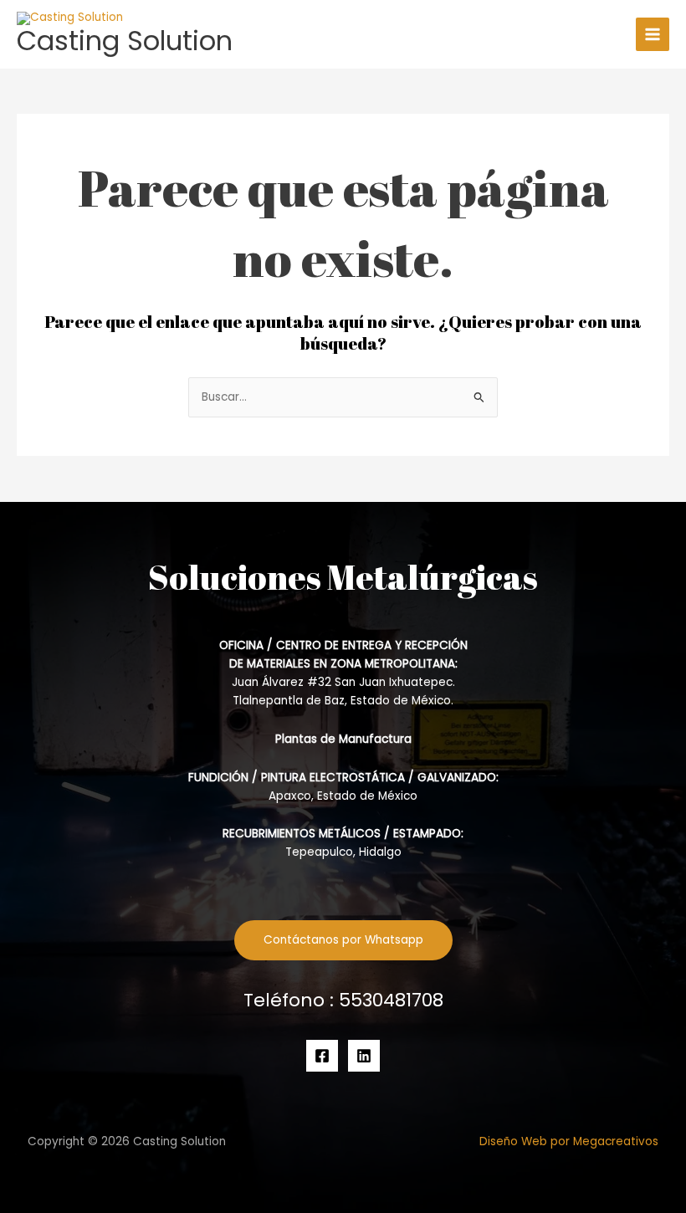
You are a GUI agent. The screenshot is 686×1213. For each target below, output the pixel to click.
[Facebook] (322, 1056)
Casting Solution (125, 40)
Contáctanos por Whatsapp (343, 940)
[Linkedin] (364, 1056)
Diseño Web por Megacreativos (568, 1141)
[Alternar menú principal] (653, 35)
